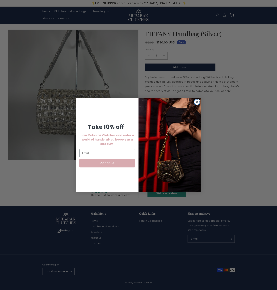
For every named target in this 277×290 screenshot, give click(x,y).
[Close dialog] (197, 102)
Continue (107, 163)
